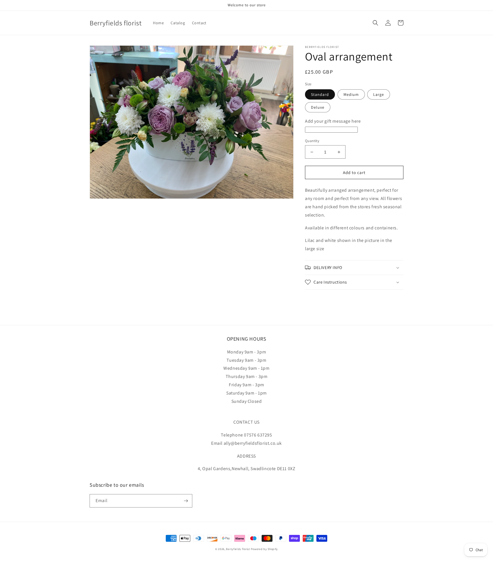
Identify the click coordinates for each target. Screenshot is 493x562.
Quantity (312, 140)
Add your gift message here (333, 121)
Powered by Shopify (264, 549)
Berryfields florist (238, 549)
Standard (320, 94)
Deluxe (317, 107)
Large (378, 94)
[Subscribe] (185, 501)
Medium (351, 94)
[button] (375, 23)
